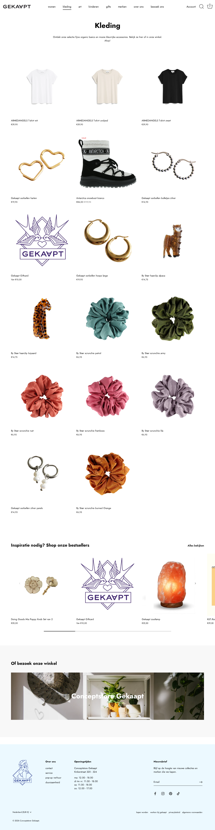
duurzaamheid (52, 782)
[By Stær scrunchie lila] (173, 396)
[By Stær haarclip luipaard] (42, 319)
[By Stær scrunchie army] (173, 319)
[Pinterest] (170, 793)
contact (49, 768)
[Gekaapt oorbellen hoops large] (107, 241)
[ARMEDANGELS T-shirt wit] (42, 86)
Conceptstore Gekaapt (29, 820)
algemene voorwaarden (192, 812)
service (49, 773)
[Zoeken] (201, 6)
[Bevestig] (200, 782)
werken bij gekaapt (158, 812)
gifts (108, 7)
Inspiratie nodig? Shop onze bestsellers (50, 545)
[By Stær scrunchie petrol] (107, 319)
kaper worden (142, 812)
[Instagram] (162, 793)
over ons (139, 7)
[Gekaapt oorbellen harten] (42, 164)
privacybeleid (174, 812)
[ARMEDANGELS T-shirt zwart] (173, 86)
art (80, 7)
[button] (19, 583)
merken (122, 7)
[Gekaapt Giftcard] (42, 241)
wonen (52, 7)
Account (191, 7)
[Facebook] (155, 793)
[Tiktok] (178, 793)
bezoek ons (157, 7)
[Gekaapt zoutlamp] (173, 585)
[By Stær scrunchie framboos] (107, 396)
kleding (67, 7)
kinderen (94, 7)
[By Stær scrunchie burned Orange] (107, 474)
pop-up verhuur (53, 777)
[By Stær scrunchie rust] (42, 396)
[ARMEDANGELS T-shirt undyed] (107, 86)
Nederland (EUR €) (21, 812)
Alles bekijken (196, 545)
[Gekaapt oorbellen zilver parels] (42, 474)
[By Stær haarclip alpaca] (173, 241)
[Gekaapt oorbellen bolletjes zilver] (173, 164)
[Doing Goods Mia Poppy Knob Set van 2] (42, 585)
